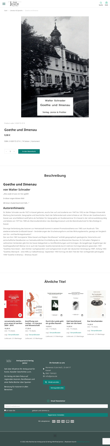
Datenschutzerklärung (24, 410)
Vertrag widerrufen (57, 388)
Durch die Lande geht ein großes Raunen (55, 322)
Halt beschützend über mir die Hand (74, 322)
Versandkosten (13, 335)
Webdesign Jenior (83, 442)
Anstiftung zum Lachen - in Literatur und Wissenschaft (33, 323)
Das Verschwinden (94, 321)
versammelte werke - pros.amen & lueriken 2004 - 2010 (13, 323)
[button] (4, 304)
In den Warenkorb (29, 151)
